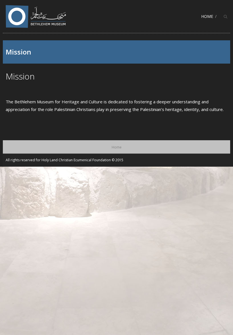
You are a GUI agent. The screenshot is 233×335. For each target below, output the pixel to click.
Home (207, 16)
